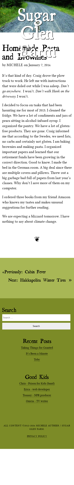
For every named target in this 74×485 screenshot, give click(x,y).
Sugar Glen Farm (37, 10)
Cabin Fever (25, 272)
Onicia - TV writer (37, 401)
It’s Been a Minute (37, 353)
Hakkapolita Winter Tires (37, 280)
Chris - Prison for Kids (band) (37, 383)
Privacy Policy (37, 436)
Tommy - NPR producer (37, 395)
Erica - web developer (37, 389)
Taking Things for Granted (37, 347)
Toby (37, 359)
